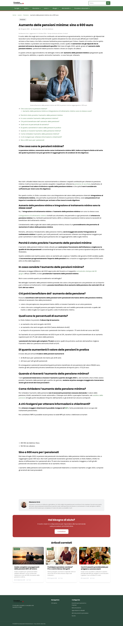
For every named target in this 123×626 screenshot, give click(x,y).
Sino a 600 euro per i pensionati (32, 140)
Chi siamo (54, 603)
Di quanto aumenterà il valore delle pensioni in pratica (41, 128)
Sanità (26, 8)
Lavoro (46, 8)
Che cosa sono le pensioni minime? (34, 109)
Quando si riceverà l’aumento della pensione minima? (41, 131)
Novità (73, 616)
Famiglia (16, 8)
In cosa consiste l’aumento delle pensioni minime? (39, 118)
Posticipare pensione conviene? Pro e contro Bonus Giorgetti (60, 568)
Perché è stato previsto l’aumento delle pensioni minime (42, 115)
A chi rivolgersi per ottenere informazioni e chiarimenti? (41, 137)
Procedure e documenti (81, 8)
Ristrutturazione (76, 608)
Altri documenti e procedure (80, 613)
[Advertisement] (61, 167)
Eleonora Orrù (34, 502)
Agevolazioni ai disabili (78, 610)
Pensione (22, 19)
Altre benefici (66, 8)
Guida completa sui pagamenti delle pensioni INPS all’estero (26, 568)
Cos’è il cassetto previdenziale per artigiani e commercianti (94, 568)
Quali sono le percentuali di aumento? (35, 124)
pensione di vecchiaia (82, 184)
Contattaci (61, 531)
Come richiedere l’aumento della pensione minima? (40, 134)
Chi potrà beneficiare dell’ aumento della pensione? (40, 121)
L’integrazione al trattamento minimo (32, 216)
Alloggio (55, 8)
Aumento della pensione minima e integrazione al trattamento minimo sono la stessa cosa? (57, 111)
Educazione (35, 8)
